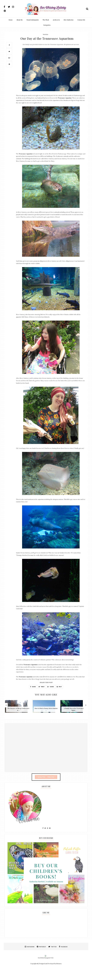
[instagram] (14, 7)
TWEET (42, 686)
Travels (45, 34)
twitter (54, 946)
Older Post (51, 777)
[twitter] (10, 7)
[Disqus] (46, 749)
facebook (64, 946)
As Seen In (56, 20)
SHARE (34, 686)
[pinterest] (6, 11)
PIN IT (60, 686)
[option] (18, 707)
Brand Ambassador (33, 20)
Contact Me (81, 20)
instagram (30, 946)
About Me (20, 20)
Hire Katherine (68, 20)
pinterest (42, 946)
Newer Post (41, 777)
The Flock (46, 20)
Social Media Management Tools (45, 957)
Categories (46, 25)
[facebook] (6, 7)
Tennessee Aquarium (65, 98)
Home (11, 20)
